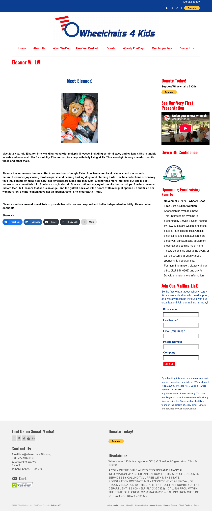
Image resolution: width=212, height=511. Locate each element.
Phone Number (172, 341)
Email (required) (174, 331)
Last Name (170, 320)
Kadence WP (56, 505)
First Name (170, 309)
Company (169, 352)
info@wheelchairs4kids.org (35, 454)
